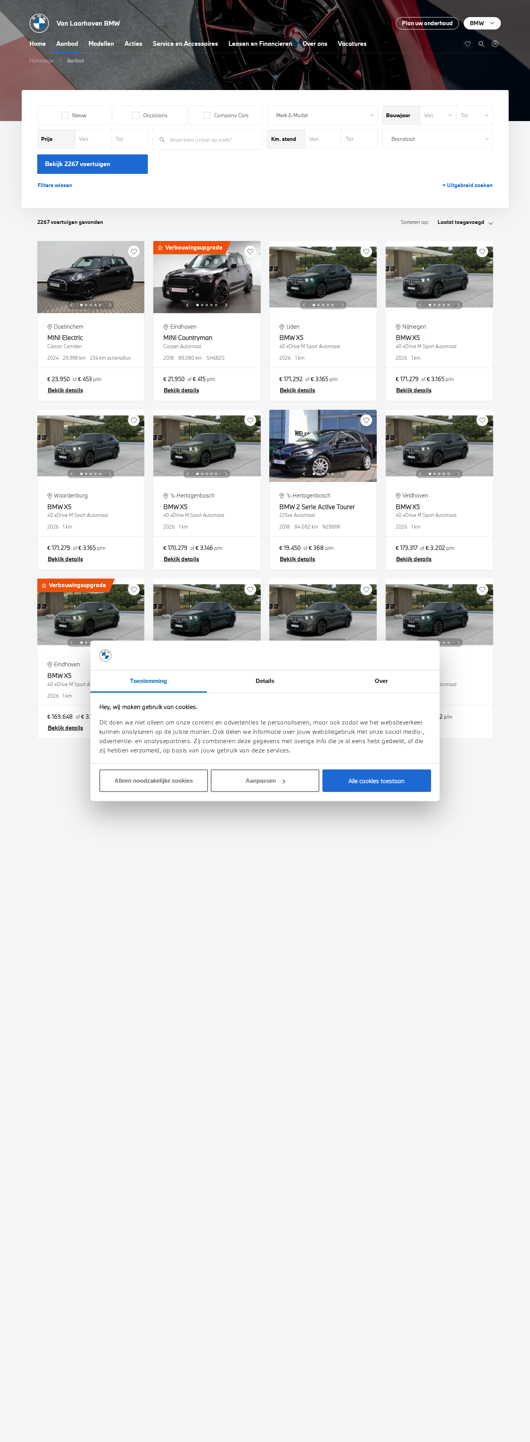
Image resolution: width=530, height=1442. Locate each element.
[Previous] (71, 305)
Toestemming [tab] (148, 681)
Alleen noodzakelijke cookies (153, 781)
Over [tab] (381, 681)
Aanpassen (261, 781)
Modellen (101, 43)
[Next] (110, 305)
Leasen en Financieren (260, 43)
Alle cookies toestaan (376, 781)
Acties (133, 43)
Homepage (41, 60)
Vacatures (352, 43)
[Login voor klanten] (495, 43)
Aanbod (67, 43)
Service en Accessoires (185, 43)
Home (37, 43)
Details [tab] (265, 681)
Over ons (315, 43)
